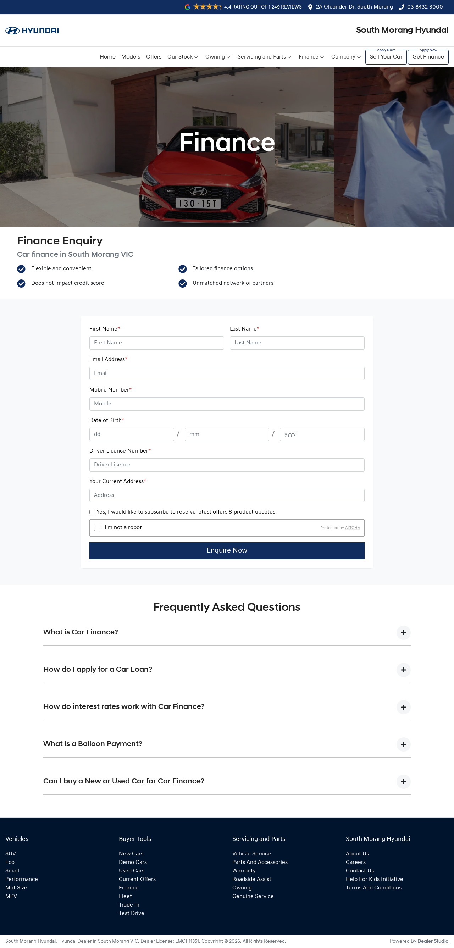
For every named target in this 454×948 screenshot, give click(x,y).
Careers (356, 862)
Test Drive (131, 913)
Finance (309, 57)
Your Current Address (117, 481)
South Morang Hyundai (402, 30)
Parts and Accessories (260, 862)
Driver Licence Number (120, 451)
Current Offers (137, 879)
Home (108, 57)
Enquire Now (227, 550)
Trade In (129, 905)
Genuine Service (253, 896)
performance (21, 879)
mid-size (16, 888)
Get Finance (428, 57)
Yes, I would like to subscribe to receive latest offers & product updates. (186, 512)
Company (343, 57)
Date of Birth (106, 420)
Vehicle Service (251, 854)
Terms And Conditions (374, 888)
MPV (11, 896)
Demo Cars (133, 862)
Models (130, 57)
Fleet (125, 896)
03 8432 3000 (425, 7)
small (12, 871)
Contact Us (360, 871)
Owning (215, 57)
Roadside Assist (251, 879)
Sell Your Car (386, 57)
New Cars (131, 854)
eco (10, 862)
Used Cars (131, 871)
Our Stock (180, 57)
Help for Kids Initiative (374, 879)
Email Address (108, 359)
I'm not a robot (123, 528)
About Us (357, 854)
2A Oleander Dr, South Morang (354, 7)
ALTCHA (352, 528)
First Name (104, 329)
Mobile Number (110, 390)
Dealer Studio (433, 941)
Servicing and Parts (262, 57)
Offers (154, 57)
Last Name (244, 329)
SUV (10, 854)
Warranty (244, 871)
